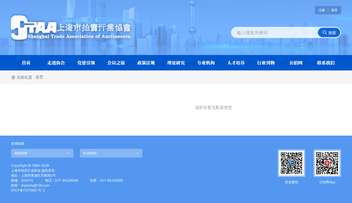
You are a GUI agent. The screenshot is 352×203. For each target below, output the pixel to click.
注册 (321, 10)
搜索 (331, 32)
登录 (334, 10)
